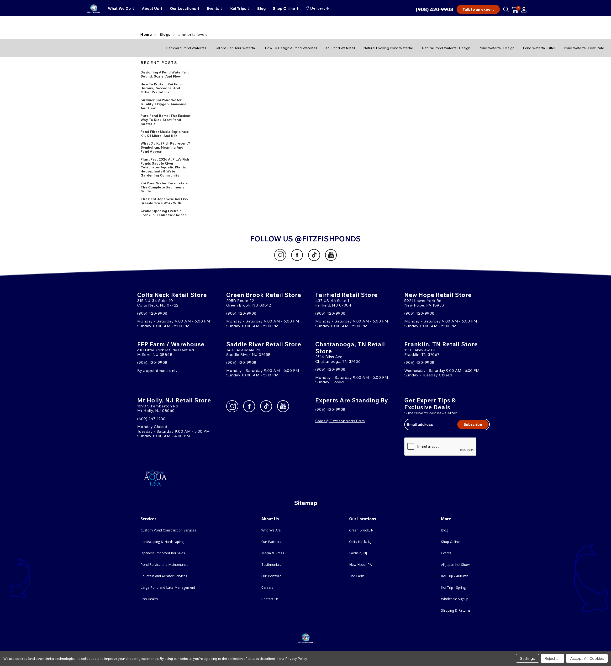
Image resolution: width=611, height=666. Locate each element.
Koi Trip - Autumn (454, 576)
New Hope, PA (360, 564)
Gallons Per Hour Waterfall (236, 48)
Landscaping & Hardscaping (162, 541)
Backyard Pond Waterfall (186, 48)
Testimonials (271, 564)
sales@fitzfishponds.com (340, 420)
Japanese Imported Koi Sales (163, 553)
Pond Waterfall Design (496, 48)
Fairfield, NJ (358, 553)
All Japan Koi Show (455, 564)
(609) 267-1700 (151, 418)
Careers (267, 587)
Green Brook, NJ (361, 530)
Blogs (165, 34)
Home (146, 34)
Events (446, 553)
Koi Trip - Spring (453, 587)
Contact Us (270, 599)
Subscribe (473, 424)
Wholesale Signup (454, 599)
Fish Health (149, 599)
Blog (444, 530)
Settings (527, 658)
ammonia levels (193, 34)
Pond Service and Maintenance (164, 564)
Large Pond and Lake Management (168, 587)
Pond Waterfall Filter (539, 48)
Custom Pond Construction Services (168, 530)
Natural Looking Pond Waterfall (388, 48)
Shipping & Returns (455, 610)
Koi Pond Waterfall (340, 48)
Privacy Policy (296, 658)
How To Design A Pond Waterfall (291, 48)
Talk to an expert (478, 9)
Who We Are (271, 530)
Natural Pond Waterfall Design (446, 48)
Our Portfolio (271, 576)
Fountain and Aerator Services (164, 576)
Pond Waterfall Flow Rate (584, 48)
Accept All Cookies (587, 658)
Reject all (552, 658)
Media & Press (272, 553)
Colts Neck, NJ (360, 541)
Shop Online (450, 541)
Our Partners (271, 541)
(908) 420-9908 (434, 9)
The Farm (356, 576)
